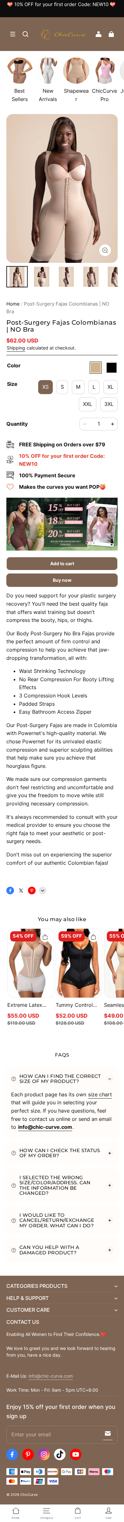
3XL (109, 404)
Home (13, 304)
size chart (100, 1094)
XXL (87, 404)
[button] (12, 34)
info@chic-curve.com (51, 1376)
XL (110, 387)
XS (45, 387)
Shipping (16, 347)
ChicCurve (29, 1494)
